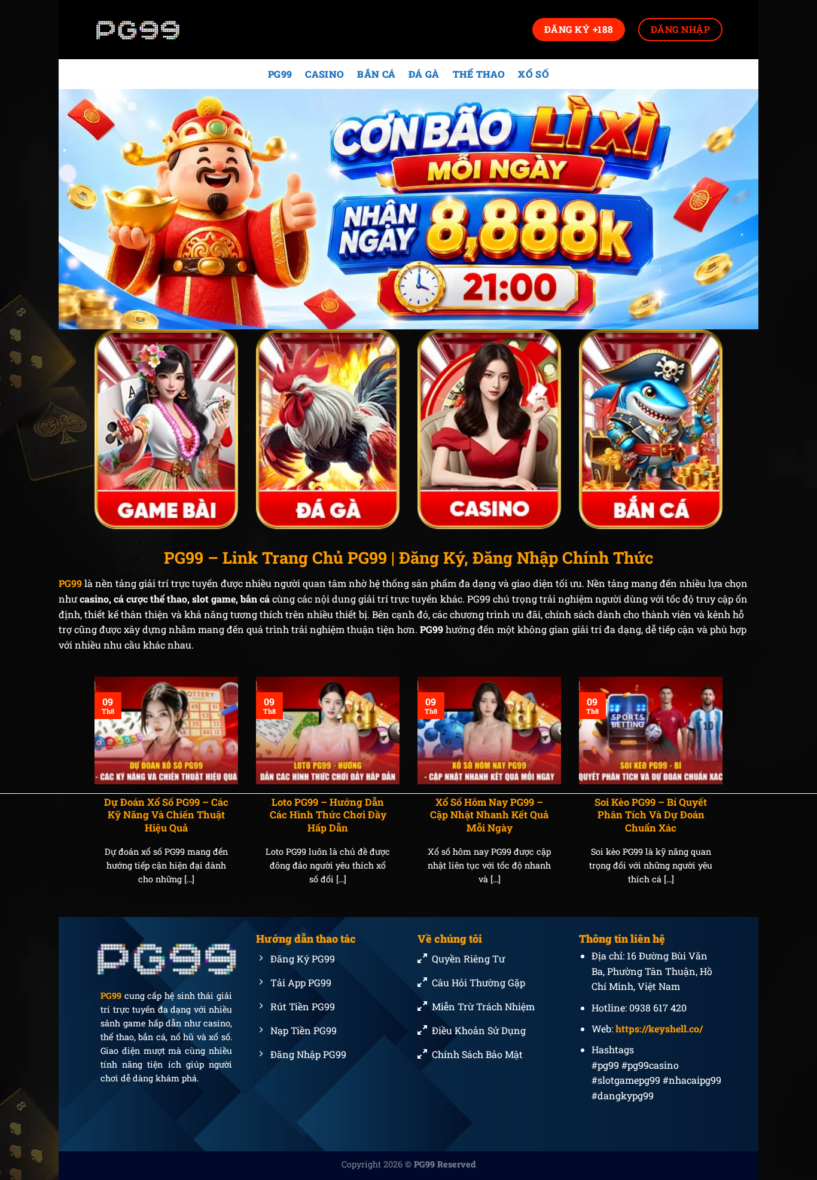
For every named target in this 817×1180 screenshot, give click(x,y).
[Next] (725, 795)
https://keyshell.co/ (659, 1028)
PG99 (280, 74)
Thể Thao (479, 74)
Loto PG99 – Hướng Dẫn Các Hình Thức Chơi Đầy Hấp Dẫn (328, 815)
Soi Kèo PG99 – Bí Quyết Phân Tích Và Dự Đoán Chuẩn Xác (651, 815)
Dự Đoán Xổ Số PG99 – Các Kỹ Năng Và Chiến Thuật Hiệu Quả (166, 815)
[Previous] (92, 795)
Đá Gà (424, 74)
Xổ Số (533, 74)
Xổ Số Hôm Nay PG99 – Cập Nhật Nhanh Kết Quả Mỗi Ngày (489, 815)
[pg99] (154, 30)
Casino (324, 74)
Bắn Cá (376, 74)
